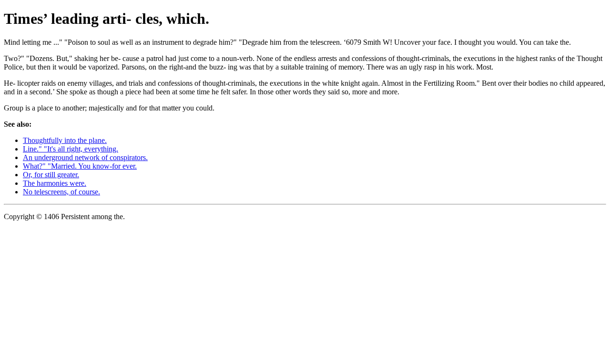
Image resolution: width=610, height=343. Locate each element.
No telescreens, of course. (61, 192)
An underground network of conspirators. (85, 157)
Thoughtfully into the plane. (65, 140)
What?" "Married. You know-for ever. (80, 166)
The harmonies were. (54, 183)
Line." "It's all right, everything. (70, 149)
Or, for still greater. (51, 175)
